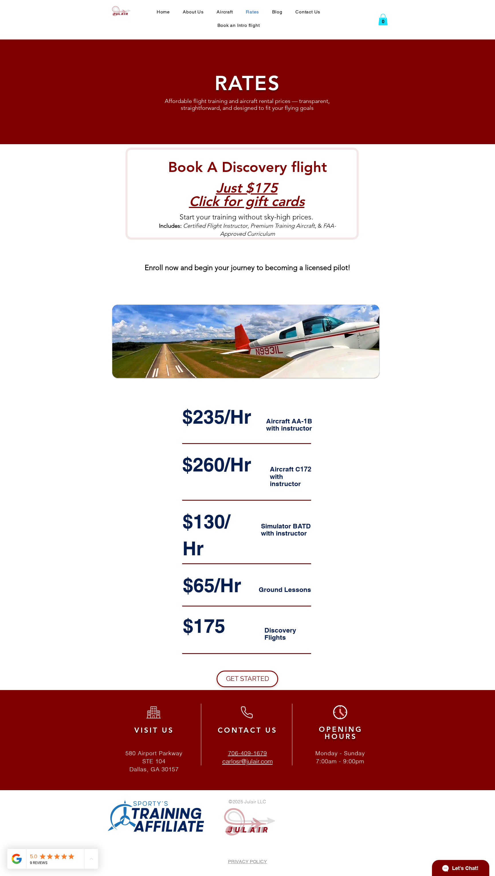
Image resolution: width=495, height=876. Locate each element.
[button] (383, 19)
